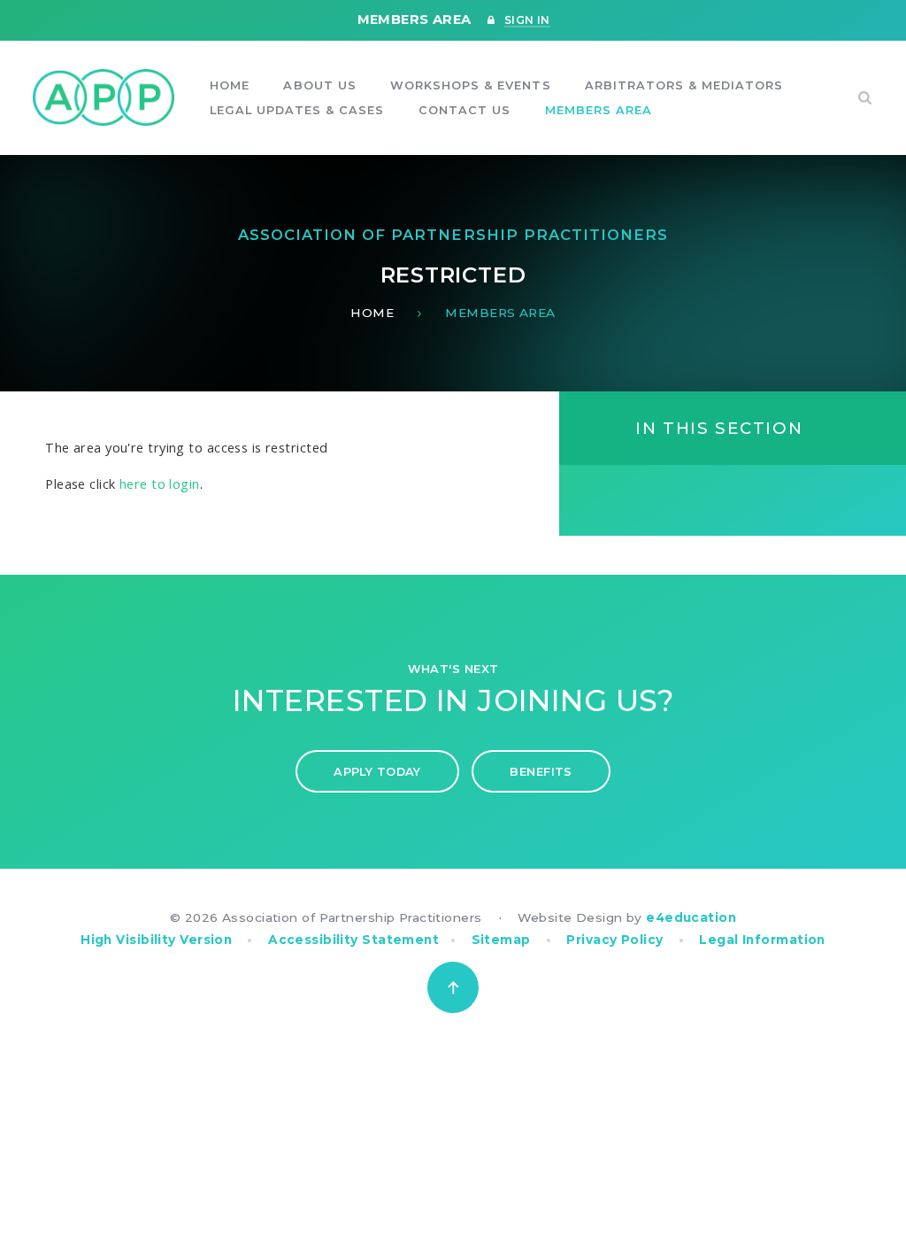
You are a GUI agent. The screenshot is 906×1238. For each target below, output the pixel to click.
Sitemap (501, 939)
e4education (691, 917)
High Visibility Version (156, 939)
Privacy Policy (614, 939)
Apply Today (377, 771)
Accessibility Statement (353, 939)
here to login (159, 483)
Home (372, 313)
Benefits (541, 771)
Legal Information (762, 939)
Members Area (500, 313)
